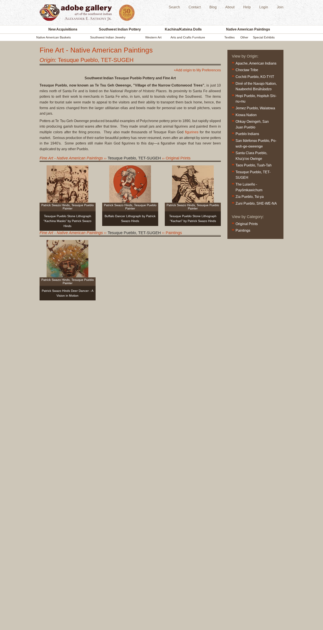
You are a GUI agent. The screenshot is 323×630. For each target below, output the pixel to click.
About (229, 7)
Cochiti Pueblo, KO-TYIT (255, 77)
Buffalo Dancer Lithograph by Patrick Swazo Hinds (130, 218)
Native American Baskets (53, 37)
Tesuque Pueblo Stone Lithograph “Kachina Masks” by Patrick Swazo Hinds (67, 221)
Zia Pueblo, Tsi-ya (250, 197)
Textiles (229, 37)
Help (247, 7)
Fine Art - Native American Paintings (71, 158)
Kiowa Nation (246, 115)
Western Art (153, 37)
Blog (213, 7)
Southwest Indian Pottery (120, 29)
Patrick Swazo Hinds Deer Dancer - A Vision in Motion (67, 293)
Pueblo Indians (247, 134)
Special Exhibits (264, 37)
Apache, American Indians (256, 63)
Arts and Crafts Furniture (188, 37)
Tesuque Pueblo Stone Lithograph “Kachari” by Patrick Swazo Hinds (192, 218)
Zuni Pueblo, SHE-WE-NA (256, 203)
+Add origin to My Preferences (197, 70)
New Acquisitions (62, 29)
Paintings (174, 233)
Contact (195, 7)
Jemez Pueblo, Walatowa (255, 108)
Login (263, 7)
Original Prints (178, 158)
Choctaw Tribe (247, 70)
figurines (191, 132)
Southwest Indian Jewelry (107, 37)
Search (174, 7)
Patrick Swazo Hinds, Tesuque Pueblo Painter (67, 206)
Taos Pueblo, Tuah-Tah (254, 165)
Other (244, 37)
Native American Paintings (248, 29)
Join (280, 7)
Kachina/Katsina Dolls (183, 29)
